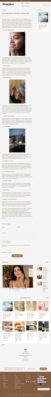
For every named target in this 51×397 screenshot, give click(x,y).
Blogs (4, 385)
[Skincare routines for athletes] (39, 277)
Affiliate (4, 383)
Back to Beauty (18, 255)
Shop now (25, 359)
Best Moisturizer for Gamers (18, 289)
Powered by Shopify (39, 394)
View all (47, 262)
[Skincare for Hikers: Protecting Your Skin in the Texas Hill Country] (39, 283)
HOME (22, 3)
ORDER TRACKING (25, 6)
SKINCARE (28, 3)
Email (18, 227)
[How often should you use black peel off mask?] (39, 269)
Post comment (6, 241)
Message (4, 232)
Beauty (4, 10)
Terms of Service (18, 386)
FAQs (28, 394)
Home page (5, 380)
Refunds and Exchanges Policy (19, 384)
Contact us (17, 378)
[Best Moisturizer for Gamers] (18, 276)
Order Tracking (17, 380)
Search (17, 394)
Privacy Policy (23, 245)
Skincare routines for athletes (45, 277)
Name (3, 227)
